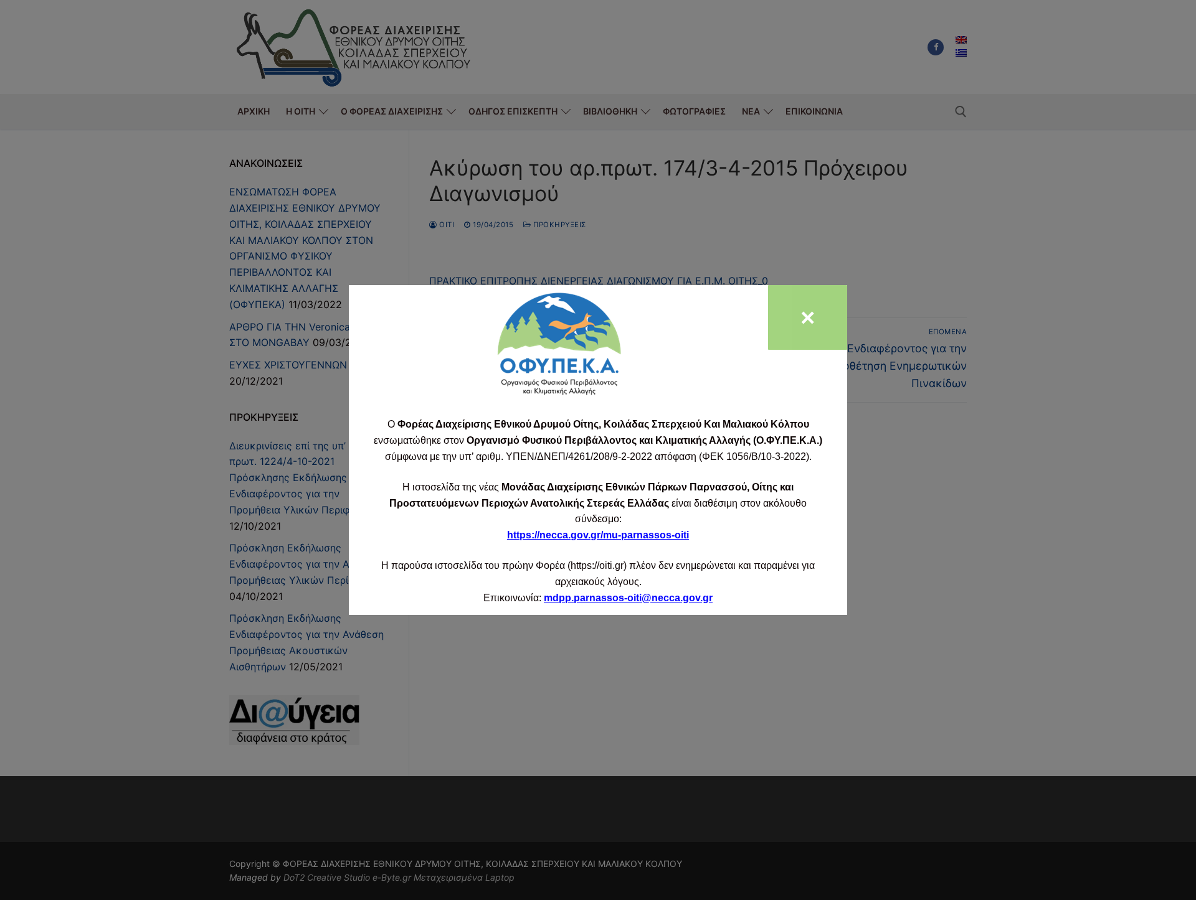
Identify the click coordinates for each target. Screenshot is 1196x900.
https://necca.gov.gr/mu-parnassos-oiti (598, 535)
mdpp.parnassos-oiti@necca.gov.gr (628, 598)
